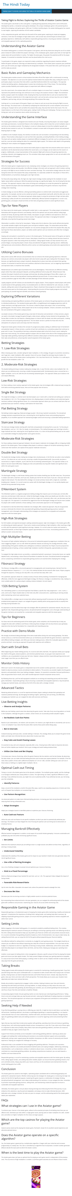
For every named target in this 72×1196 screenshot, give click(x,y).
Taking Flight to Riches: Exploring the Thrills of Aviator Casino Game (26, 11)
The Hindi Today (16, 4)
